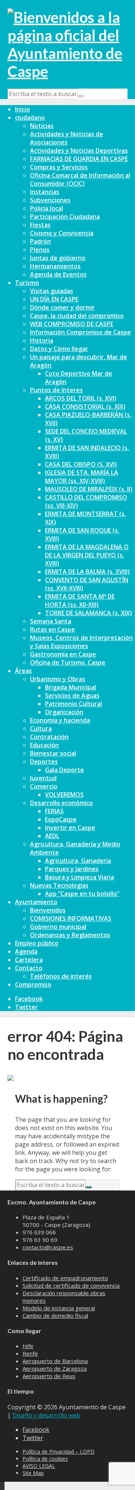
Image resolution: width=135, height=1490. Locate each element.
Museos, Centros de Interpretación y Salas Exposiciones (81, 642)
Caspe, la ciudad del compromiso (77, 316)
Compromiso (33, 984)
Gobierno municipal (58, 927)
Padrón (40, 241)
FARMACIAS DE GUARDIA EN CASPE (79, 159)
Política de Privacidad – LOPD (58, 1451)
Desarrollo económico (61, 803)
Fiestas (40, 225)
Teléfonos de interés (61, 976)
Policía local (46, 208)
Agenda (26, 951)
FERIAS (54, 811)
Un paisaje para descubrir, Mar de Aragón (78, 361)
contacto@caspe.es (47, 1247)
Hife (27, 1346)
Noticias (42, 126)
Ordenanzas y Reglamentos (70, 935)
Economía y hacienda (60, 720)
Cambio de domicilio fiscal (55, 1315)
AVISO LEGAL (38, 1465)
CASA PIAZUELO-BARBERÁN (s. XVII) (88, 419)
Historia (41, 340)
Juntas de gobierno (58, 258)
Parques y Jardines (72, 869)
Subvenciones (50, 200)
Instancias (44, 192)
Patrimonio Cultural (73, 704)
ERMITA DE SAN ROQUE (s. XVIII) (82, 534)
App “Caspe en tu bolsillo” (82, 893)
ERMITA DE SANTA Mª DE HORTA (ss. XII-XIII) (80, 600)
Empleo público (36, 943)
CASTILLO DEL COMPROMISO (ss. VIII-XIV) (86, 501)
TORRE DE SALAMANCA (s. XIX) (88, 613)
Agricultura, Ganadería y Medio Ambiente (75, 848)
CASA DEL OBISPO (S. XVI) (81, 464)
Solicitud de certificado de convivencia (71, 1285)
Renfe (30, 1353)
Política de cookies (45, 1458)
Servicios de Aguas (72, 695)
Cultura (41, 728)
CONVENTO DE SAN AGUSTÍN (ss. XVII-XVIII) (86, 584)
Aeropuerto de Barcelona (55, 1361)
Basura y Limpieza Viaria (79, 877)
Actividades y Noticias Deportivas (79, 150)
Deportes (44, 761)
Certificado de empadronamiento (65, 1278)
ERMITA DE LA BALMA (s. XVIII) (87, 571)
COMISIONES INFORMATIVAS (70, 918)
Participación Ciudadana (65, 216)
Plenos (40, 249)
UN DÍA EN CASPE (54, 299)
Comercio (43, 786)
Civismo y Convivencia (61, 233)
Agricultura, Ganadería (78, 860)
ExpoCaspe (60, 819)
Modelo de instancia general (58, 1308)
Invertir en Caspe (70, 827)
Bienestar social (53, 753)
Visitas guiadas (51, 291)
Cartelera (29, 960)
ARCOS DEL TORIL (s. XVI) (80, 398)
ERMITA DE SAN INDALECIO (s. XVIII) (87, 452)
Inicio (22, 109)
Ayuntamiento (36, 902)
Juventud (43, 778)
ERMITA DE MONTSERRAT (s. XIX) (85, 518)
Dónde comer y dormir (62, 307)
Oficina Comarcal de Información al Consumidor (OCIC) (80, 179)
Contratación (49, 737)
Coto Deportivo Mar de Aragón (78, 377)
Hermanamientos (55, 266)
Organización (64, 712)
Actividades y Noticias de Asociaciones (66, 138)
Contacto (28, 968)
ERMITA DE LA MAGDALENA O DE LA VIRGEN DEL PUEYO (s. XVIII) (87, 555)
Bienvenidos (48, 910)
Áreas (23, 671)
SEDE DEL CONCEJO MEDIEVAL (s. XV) (86, 435)
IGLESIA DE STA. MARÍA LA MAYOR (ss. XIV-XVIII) (81, 476)
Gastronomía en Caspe (63, 654)
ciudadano (30, 117)
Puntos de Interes (56, 390)
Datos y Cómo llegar (59, 349)
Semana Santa (50, 621)
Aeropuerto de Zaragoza (54, 1368)
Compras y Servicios (59, 167)
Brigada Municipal (70, 687)
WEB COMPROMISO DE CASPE (71, 324)
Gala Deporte (64, 770)
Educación (44, 745)
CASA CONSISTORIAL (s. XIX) (85, 406)
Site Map (33, 1472)
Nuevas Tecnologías (59, 885)
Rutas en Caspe (52, 629)
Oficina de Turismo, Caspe (67, 662)
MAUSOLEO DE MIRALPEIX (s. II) (88, 489)
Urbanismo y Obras (57, 679)
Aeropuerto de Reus (48, 1376)
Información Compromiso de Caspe (80, 332)
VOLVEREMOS (64, 794)
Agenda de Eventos (58, 274)
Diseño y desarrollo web (46, 1415)
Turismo (27, 282)
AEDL (52, 836)
